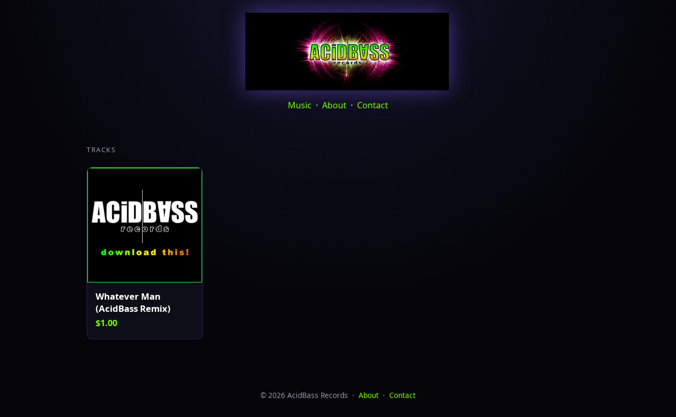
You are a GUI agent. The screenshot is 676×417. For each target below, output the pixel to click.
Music (300, 105)
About (334, 105)
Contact (372, 105)
